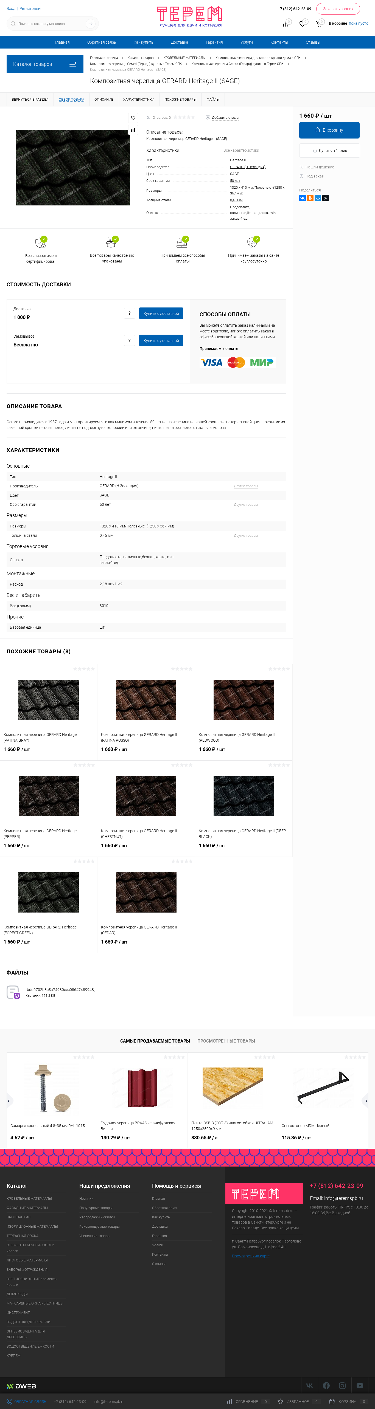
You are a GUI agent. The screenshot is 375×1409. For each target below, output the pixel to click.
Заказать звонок (338, 9)
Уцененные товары (94, 1236)
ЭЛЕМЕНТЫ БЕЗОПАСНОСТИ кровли (30, 1248)
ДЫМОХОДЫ (17, 1294)
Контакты (279, 42)
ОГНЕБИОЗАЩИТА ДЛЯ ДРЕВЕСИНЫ (26, 1334)
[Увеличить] (73, 167)
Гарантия (214, 42)
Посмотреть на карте (251, 1256)
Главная (62, 42)
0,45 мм (236, 200)
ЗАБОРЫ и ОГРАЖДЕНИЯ (27, 1269)
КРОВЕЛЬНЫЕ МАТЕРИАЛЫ (29, 1198)
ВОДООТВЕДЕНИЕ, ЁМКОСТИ (30, 1346)
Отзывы (313, 42)
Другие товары (246, 486)
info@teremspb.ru (343, 1198)
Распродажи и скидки (97, 1217)
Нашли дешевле (320, 167)
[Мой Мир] (318, 198)
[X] (325, 198)
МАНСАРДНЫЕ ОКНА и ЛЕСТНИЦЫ (35, 1303)
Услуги (246, 42)
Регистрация (31, 8)
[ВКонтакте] (302, 198)
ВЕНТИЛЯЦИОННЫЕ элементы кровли (32, 1282)
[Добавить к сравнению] (133, 130)
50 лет (235, 181)
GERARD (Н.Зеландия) (247, 167)
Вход (11, 8)
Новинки (86, 1198)
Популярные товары (96, 1208)
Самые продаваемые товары (155, 1041)
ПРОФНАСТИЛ (18, 1217)
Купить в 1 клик (333, 150)
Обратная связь (101, 42)
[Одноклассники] (310, 198)
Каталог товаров (32, 64)
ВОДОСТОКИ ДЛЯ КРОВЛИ (29, 1322)
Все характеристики (241, 150)
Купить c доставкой (161, 313)
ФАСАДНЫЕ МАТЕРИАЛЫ (27, 1208)
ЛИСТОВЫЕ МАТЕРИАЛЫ (27, 1260)
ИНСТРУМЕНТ (18, 1313)
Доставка (179, 42)
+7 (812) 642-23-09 (70, 1401)
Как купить (143, 42)
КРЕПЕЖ (13, 1356)
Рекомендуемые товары (99, 1226)
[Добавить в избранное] (133, 118)
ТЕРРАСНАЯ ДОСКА (22, 1236)
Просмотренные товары (226, 1041)
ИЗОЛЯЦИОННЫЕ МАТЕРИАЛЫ (32, 1226)
